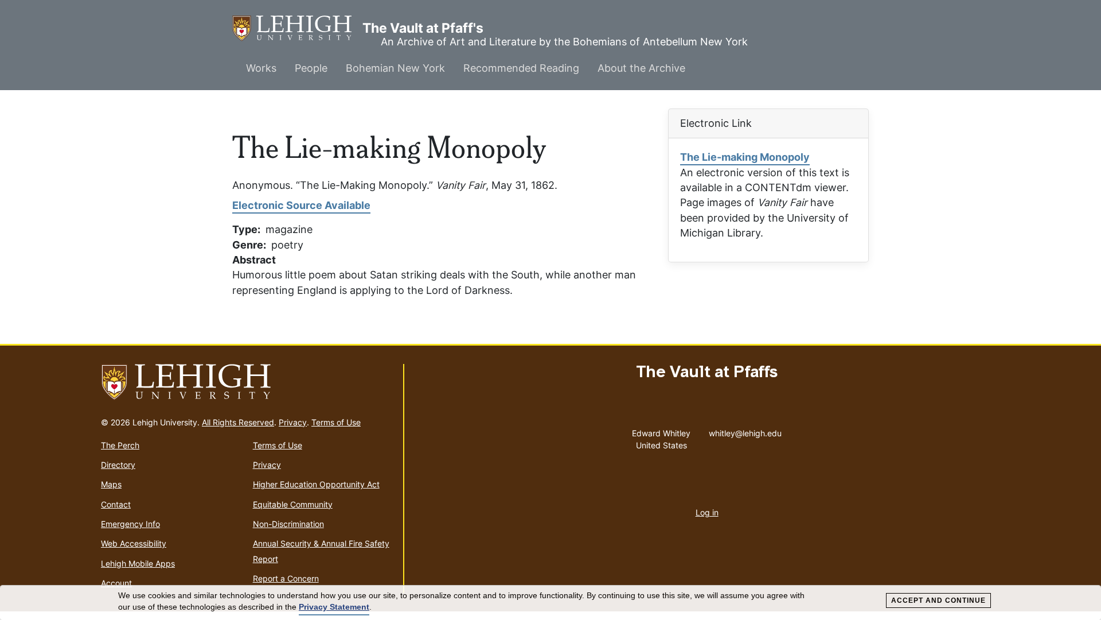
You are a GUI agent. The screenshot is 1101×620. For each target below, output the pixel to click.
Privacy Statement (334, 606)
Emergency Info (130, 523)
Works (261, 68)
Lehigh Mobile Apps (138, 563)
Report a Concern (286, 578)
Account (116, 583)
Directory (118, 464)
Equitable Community (293, 504)
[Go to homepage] (247, 382)
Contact (116, 504)
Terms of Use (336, 422)
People (311, 68)
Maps (111, 484)
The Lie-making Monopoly (745, 157)
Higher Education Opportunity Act (316, 484)
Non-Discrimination (288, 523)
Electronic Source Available (301, 205)
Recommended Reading (521, 68)
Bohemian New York (395, 68)
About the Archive (641, 68)
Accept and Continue (938, 600)
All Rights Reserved (238, 422)
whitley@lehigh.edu (745, 431)
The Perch (120, 445)
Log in (707, 512)
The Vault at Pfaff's (297, 28)
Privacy (293, 422)
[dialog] (550, 603)
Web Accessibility (133, 543)
